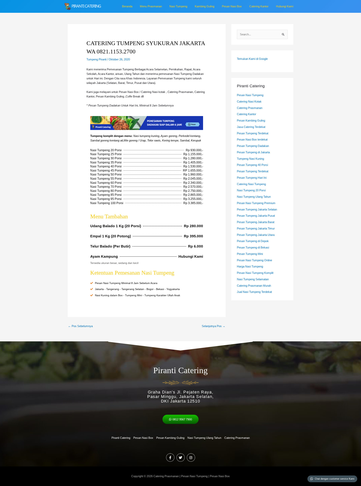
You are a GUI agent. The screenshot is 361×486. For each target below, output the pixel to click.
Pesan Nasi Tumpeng (250, 95)
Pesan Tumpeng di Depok (253, 241)
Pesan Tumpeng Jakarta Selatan (257, 209)
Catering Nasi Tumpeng (251, 184)
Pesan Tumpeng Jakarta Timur (256, 228)
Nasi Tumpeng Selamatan (253, 279)
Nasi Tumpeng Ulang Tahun (254, 196)
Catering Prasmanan (249, 107)
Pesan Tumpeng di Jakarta (253, 152)
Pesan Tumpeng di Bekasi (253, 247)
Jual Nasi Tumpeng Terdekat (254, 291)
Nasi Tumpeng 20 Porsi (251, 190)
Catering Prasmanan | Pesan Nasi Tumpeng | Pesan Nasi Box (191, 476)
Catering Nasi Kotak (249, 101)
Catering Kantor (246, 114)
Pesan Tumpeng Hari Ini (251, 177)
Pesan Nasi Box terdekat (252, 139)
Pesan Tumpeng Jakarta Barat (255, 222)
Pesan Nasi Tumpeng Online (254, 260)
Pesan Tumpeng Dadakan (253, 145)
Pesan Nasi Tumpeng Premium (256, 203)
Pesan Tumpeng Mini (250, 253)
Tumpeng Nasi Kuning (250, 158)
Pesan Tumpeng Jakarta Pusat (256, 215)
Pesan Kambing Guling (251, 120)
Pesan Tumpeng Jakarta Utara (256, 234)
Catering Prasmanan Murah (254, 285)
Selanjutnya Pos (213, 326)
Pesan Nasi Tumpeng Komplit (255, 272)
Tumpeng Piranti (96, 59)
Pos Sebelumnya (80, 326)
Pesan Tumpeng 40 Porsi (252, 164)
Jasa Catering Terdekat (251, 126)
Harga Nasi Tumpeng (250, 266)
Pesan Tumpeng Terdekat (252, 133)
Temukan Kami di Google (252, 58)
